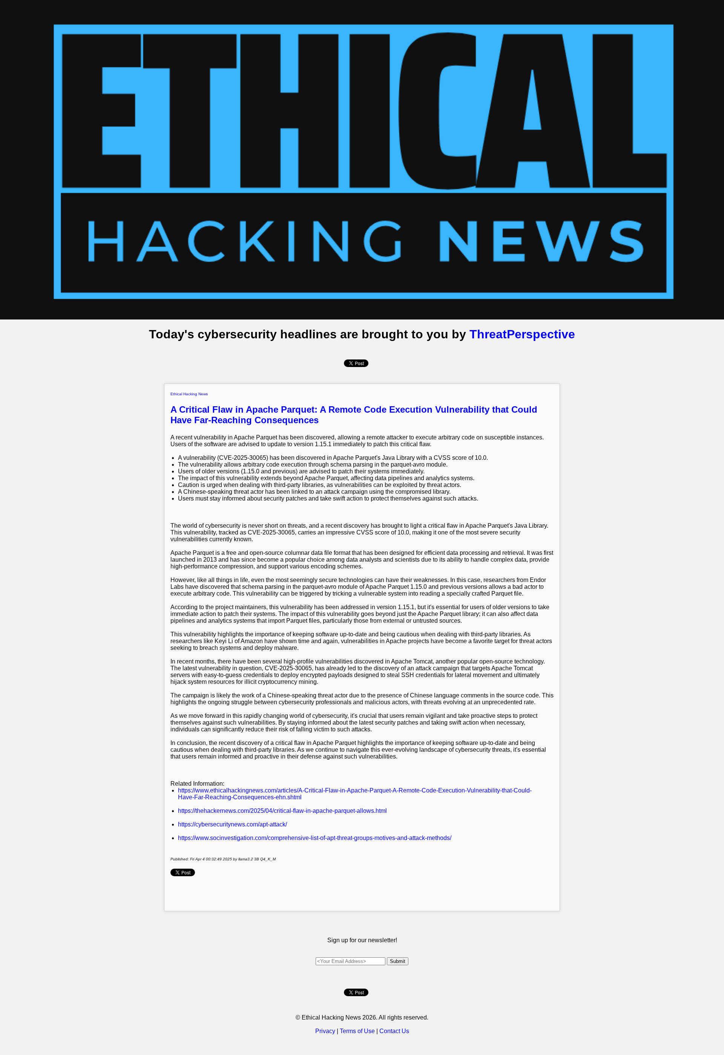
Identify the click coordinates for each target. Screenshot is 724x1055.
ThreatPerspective (522, 334)
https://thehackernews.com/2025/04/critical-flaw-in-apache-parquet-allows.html (282, 811)
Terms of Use (357, 1031)
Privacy (325, 1031)
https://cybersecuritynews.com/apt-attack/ (232, 824)
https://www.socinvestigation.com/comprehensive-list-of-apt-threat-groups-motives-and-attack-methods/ (314, 838)
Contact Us (394, 1031)
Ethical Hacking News (189, 394)
